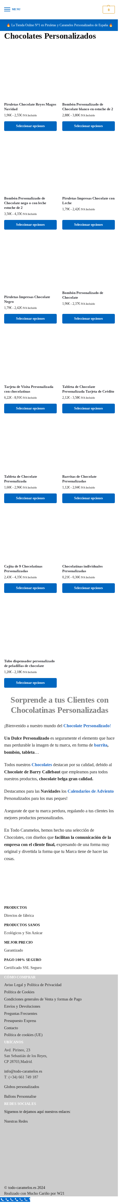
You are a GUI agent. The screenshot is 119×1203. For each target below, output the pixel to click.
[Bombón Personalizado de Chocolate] (88, 262)
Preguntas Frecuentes (20, 1014)
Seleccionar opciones (30, 126)
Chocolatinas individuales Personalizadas (82, 568)
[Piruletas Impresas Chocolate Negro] (30, 264)
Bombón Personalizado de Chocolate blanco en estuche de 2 (87, 106)
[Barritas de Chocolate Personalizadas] (88, 446)
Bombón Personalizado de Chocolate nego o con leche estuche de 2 (25, 203)
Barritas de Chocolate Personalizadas (79, 478)
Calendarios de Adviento (91, 791)
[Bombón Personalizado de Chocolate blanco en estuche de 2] (88, 71)
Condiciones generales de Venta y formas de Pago (43, 999)
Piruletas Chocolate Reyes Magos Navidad (30, 106)
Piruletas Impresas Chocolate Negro (27, 299)
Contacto (11, 1028)
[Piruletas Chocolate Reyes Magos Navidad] (30, 71)
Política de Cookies (19, 992)
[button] (108, 10)
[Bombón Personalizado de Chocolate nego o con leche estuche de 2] (30, 165)
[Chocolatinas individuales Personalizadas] (88, 535)
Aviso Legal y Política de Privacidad (32, 985)
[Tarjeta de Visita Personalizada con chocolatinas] (30, 356)
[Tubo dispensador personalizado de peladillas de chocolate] (30, 628)
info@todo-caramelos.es (23, 1071)
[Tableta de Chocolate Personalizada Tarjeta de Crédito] (88, 356)
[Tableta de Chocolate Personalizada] (30, 446)
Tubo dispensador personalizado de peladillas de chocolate (29, 663)
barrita (100, 745)
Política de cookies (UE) (23, 1035)
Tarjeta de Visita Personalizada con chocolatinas (28, 389)
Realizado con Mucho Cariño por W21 (34, 1193)
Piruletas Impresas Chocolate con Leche (88, 200)
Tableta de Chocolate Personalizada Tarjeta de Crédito (88, 389)
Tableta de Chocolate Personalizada (20, 478)
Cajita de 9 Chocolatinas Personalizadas (23, 568)
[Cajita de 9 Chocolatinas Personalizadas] (30, 535)
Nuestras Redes (16, 1121)
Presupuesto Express (20, 1021)
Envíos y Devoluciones (22, 1006)
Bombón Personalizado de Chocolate (82, 295)
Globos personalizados (21, 1087)
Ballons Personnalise (20, 1096)
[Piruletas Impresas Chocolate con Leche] (88, 165)
